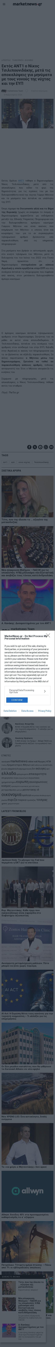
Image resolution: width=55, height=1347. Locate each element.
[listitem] (27, 691)
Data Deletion (10, 711)
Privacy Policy (44, 711)
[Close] (49, 636)
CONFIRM (17, 700)
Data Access (27, 711)
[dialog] (27, 673)
